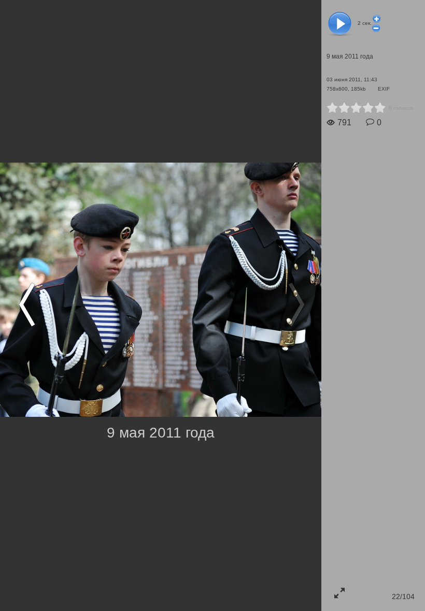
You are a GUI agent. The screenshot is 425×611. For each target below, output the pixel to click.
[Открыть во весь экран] (339, 593)
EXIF (384, 89)
